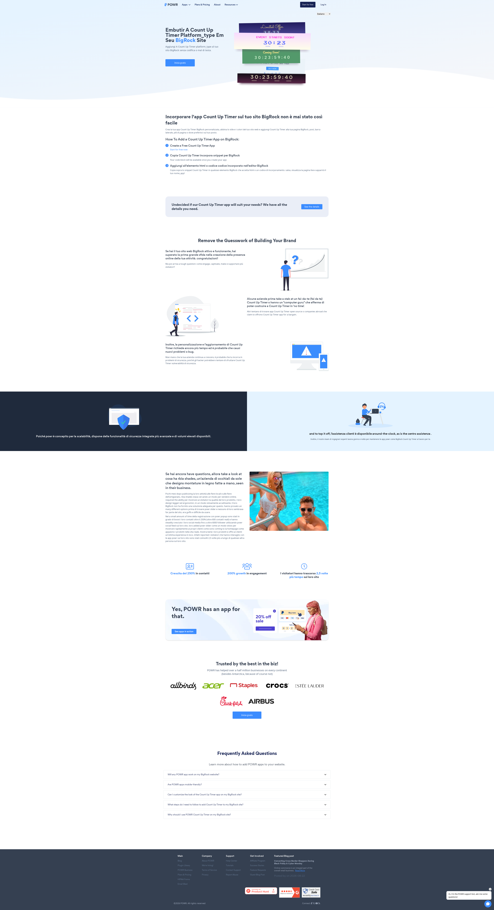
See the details (311, 206)
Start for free (307, 4)
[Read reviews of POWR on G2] (289, 892)
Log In (323, 4)
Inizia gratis (180, 62)
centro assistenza (419, 434)
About (217, 4)
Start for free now (179, 149)
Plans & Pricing (202, 4)
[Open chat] (487, 903)
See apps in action (184, 631)
